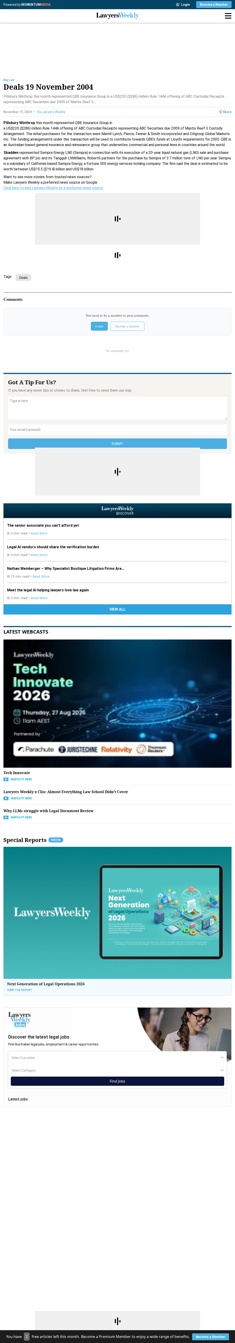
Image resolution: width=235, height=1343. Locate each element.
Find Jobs (117, 1081)
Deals (23, 277)
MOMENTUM (35, 4)
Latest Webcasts (25, 631)
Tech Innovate (16, 772)
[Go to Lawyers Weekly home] (117, 16)
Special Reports (32, 840)
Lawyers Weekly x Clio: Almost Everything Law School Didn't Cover (65, 791)
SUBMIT (117, 444)
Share (227, 112)
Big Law (9, 80)
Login (185, 4)
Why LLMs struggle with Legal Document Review (48, 810)
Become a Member (214, 4)
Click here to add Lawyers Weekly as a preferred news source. (53, 188)
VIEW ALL (117, 609)
